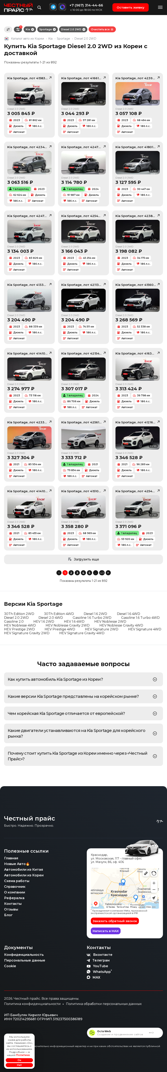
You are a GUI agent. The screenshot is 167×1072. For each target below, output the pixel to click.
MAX (96, 977)
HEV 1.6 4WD (74, 621)
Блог (8, 915)
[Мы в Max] (62, 7)
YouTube (100, 966)
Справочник (14, 887)
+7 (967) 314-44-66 (86, 5)
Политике (23, 1055)
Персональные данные (24, 960)
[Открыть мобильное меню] (160, 7)
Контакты (13, 904)
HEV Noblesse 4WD (20, 625)
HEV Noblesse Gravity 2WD (68, 625)
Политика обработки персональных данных (104, 1004)
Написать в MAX (106, 931)
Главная (11, 858)
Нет (19, 1065)
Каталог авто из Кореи (27, 38)
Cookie (10, 966)
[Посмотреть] (155, 679)
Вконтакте (102, 955)
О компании (14, 892)
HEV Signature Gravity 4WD (81, 633)
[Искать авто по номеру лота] (39, 7)
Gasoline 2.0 (14, 621)
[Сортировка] (8, 29)
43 (102, 573)
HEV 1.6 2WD (43, 621)
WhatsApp (102, 971)
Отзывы (11, 909)
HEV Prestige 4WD (60, 629)
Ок (19, 1060)
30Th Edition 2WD (19, 614)
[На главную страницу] (18, 7)
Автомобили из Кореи (24, 875)
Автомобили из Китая (23, 869)
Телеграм (101, 960)
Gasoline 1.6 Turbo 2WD (92, 618)
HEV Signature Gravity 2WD (26, 633)
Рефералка (14, 898)
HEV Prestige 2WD (19, 629)
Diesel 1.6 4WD (128, 614)
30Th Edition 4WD (59, 614)
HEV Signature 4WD (144, 629)
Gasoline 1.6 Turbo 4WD (140, 618)
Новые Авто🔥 (17, 864)
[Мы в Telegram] (53, 7)
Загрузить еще (86, 559)
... (96, 573)
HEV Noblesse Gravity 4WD (121, 625)
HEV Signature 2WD (101, 629)
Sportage (45, 29)
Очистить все (100, 29)
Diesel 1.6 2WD (95, 614)
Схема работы (16, 881)
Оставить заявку (130, 7)
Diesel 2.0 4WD (50, 618)
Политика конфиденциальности (32, 1004)
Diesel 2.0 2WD (71, 29)
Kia (28, 29)
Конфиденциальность (24, 955)
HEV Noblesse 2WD (110, 621)
